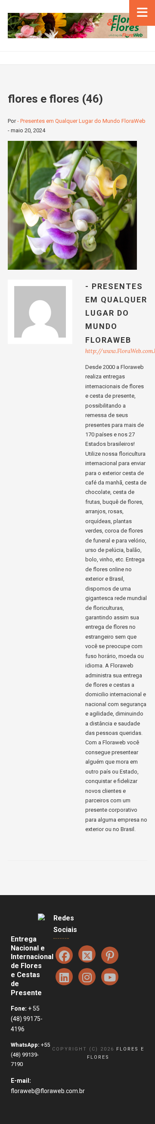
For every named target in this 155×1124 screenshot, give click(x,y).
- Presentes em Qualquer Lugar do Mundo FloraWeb (81, 121)
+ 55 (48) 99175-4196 (27, 1019)
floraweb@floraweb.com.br (48, 1090)
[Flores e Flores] (77, 25)
